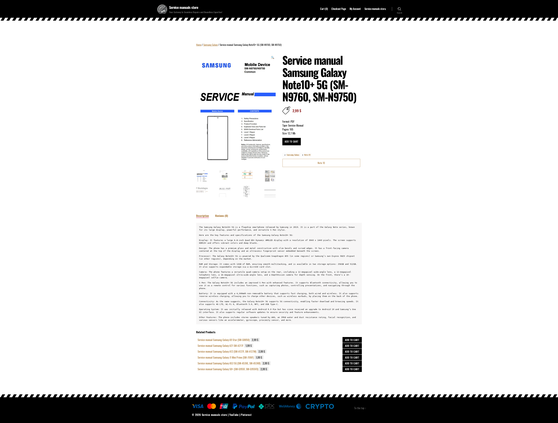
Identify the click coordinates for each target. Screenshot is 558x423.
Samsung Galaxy (210, 45)
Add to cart (291, 141)
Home (198, 45)
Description (202, 216)
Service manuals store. (375, 8)
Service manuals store (183, 7)
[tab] (202, 216)
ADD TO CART (352, 340)
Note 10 (306, 154)
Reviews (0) (221, 216)
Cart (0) (324, 8)
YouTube (233, 415)
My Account (355, 8)
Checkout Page (338, 8)
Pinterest (246, 415)
